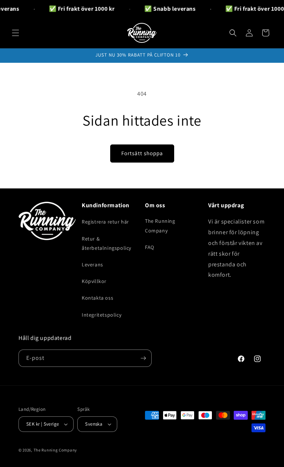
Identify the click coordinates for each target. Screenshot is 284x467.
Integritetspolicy (101, 314)
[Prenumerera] (143, 358)
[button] (15, 33)
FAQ (149, 247)
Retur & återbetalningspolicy (106, 243)
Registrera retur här (105, 221)
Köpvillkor (94, 281)
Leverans (92, 264)
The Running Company (160, 226)
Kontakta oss (97, 297)
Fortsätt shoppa (142, 153)
